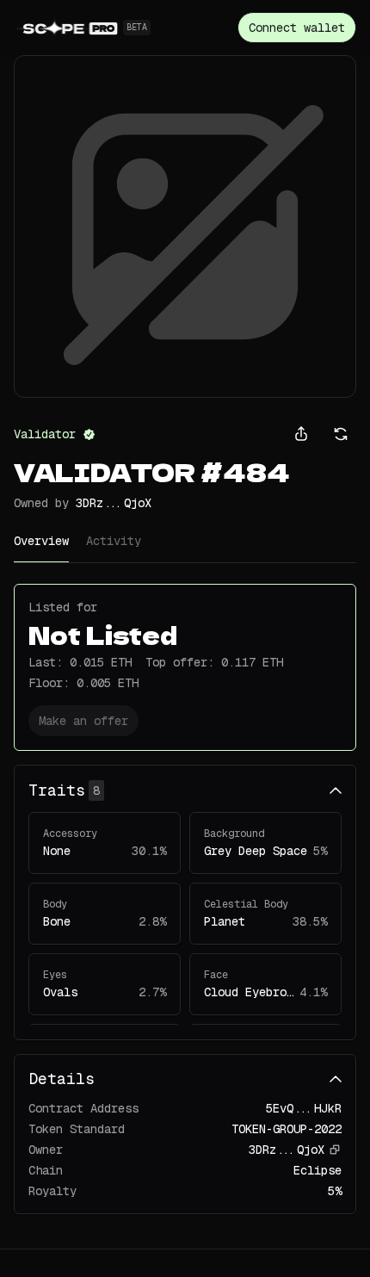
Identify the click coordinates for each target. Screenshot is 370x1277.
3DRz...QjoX (113, 503)
